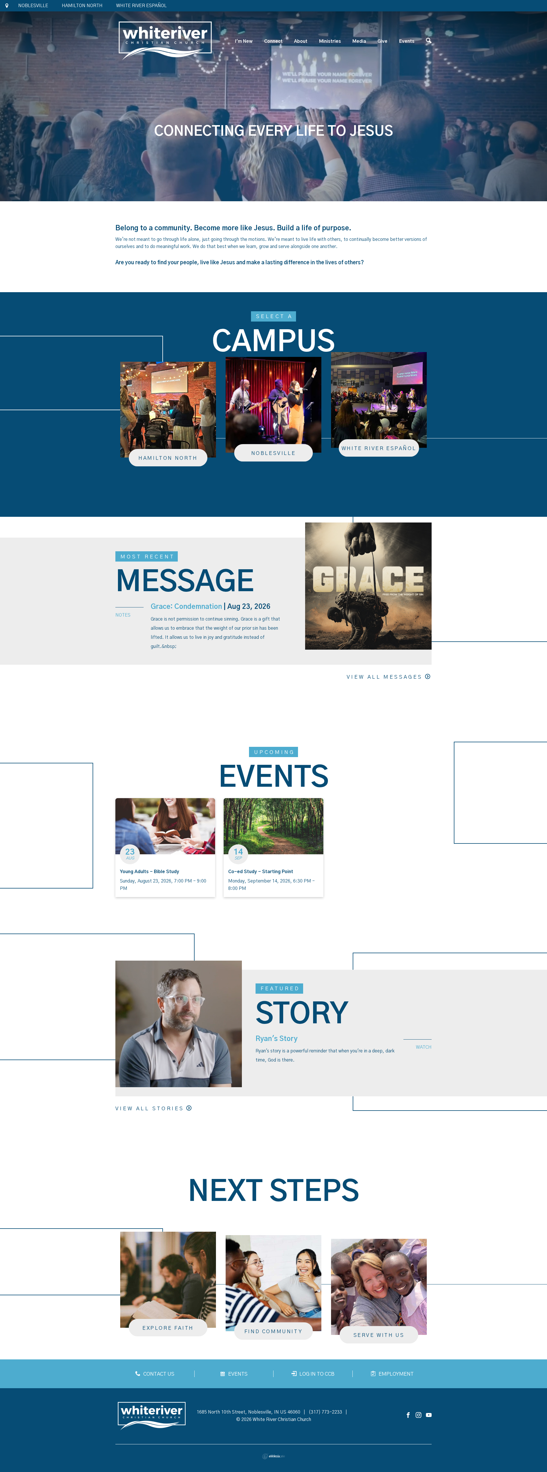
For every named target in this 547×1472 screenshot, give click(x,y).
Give (382, 41)
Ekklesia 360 (273, 1456)
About (300, 41)
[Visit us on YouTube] (429, 1415)
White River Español (141, 5)
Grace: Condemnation (186, 606)
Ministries (330, 41)
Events (407, 41)
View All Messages (385, 677)
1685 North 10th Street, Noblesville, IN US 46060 (248, 1412)
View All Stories (149, 1108)
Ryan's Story (276, 1039)
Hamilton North (82, 5)
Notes (122, 615)
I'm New (243, 41)
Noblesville (33, 5)
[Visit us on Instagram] (418, 1415)
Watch (424, 1047)
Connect (273, 41)
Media (359, 41)
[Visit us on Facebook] (408, 1415)
